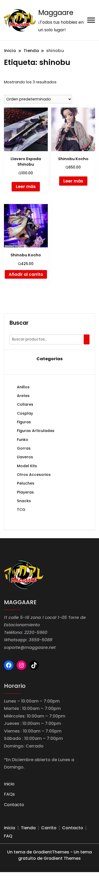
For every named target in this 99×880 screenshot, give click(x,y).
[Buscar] (86, 339)
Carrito (48, 828)
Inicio (9, 784)
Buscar (19, 323)
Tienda (28, 828)
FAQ (8, 836)
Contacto (14, 805)
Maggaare (55, 12)
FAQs (9, 794)
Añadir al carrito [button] (26, 274)
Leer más (26, 187)
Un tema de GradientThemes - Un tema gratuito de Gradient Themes (49, 855)
